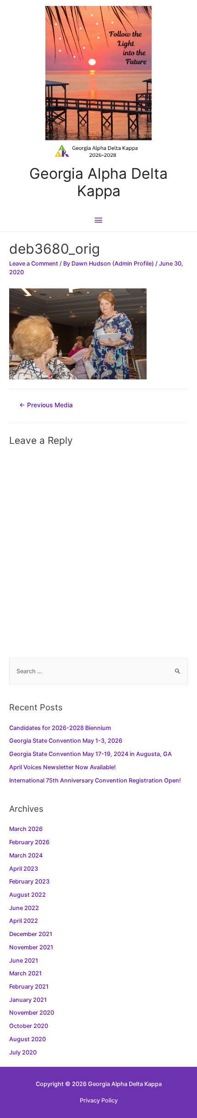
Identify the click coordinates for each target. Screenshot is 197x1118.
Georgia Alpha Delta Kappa (98, 182)
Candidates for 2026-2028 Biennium (60, 727)
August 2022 (27, 894)
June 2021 (23, 960)
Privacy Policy (99, 1100)
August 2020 (27, 1039)
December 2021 (30, 934)
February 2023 (29, 881)
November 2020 (31, 1012)
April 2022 (23, 920)
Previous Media (46, 405)
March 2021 (25, 973)
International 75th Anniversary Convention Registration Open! (95, 780)
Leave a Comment (33, 263)
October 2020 (28, 1025)
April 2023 (23, 868)
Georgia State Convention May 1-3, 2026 (65, 740)
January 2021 (28, 999)
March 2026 (26, 828)
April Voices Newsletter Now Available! (62, 767)
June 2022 (24, 908)
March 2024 (26, 855)
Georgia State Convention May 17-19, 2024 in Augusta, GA (90, 754)
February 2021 (29, 986)
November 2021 (31, 947)
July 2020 (23, 1052)
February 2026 (29, 842)
